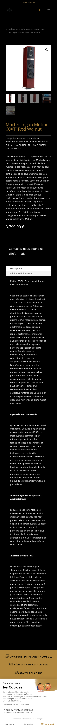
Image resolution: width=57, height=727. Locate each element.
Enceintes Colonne (36, 29)
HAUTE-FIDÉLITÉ (22, 145)
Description (16, 268)
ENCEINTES (22, 138)
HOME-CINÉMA (20, 29)
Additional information (21, 273)
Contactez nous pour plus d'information (26, 251)
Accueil (9, 29)
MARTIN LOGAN (13, 148)
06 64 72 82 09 (29, 2)
